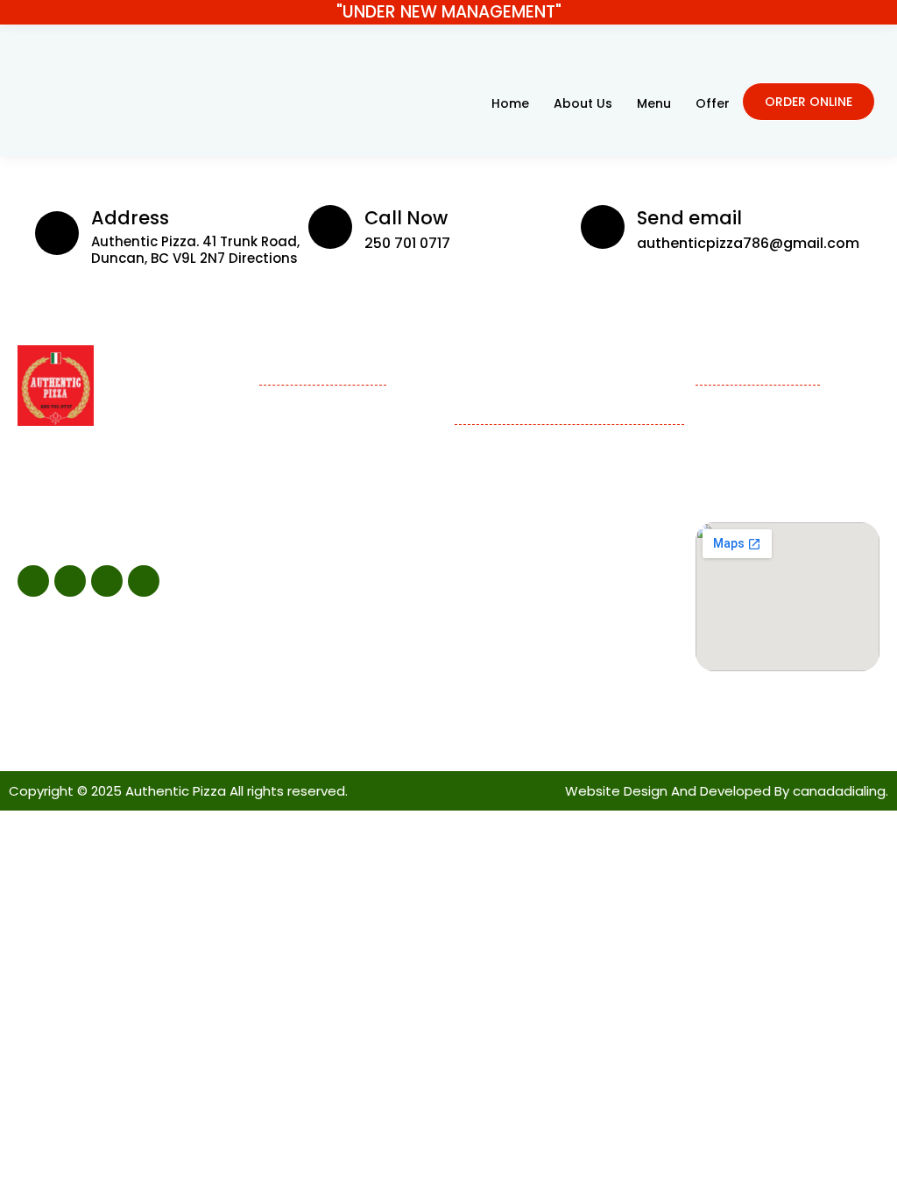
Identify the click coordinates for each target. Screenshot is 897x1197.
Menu (654, 103)
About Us (583, 103)
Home (510, 103)
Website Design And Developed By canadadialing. (726, 791)
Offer (713, 103)
